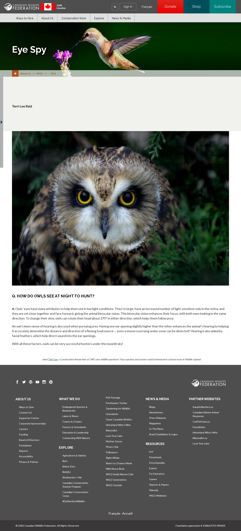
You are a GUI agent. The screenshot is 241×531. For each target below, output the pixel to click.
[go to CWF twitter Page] (24, 382)
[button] (115, 6)
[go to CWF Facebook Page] (17, 382)
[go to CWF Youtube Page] (37, 382)
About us (23, 399)
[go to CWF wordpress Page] (30, 382)
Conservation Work (73, 18)
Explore (99, 18)
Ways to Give (24, 18)
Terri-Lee (53, 359)
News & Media (121, 18)
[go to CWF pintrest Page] (51, 382)
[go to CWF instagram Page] (44, 382)
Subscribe (225, 6)
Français (146, 6)
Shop (201, 6)
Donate (174, 6)
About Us (47, 18)
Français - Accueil (120, 513)
